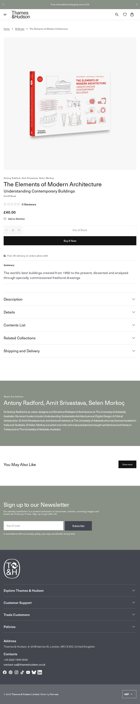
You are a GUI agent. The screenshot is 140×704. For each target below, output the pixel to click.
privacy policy (34, 533)
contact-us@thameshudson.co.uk (24, 665)
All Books (19, 28)
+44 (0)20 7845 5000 (16, 660)
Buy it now (70, 241)
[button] (3, 4)
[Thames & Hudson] (21, 14)
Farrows (54, 694)
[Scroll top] (136, 700)
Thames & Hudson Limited (25, 694)
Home (7, 28)
